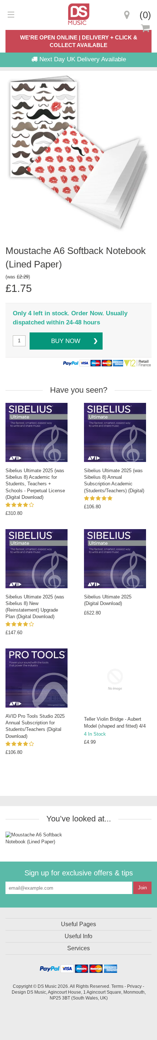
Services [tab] (78, 948)
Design (19, 992)
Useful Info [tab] (78, 936)
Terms (117, 986)
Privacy (134, 986)
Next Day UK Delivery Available (82, 59)
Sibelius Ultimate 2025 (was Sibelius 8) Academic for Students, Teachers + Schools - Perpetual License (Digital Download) (35, 484)
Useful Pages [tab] (78, 924)
